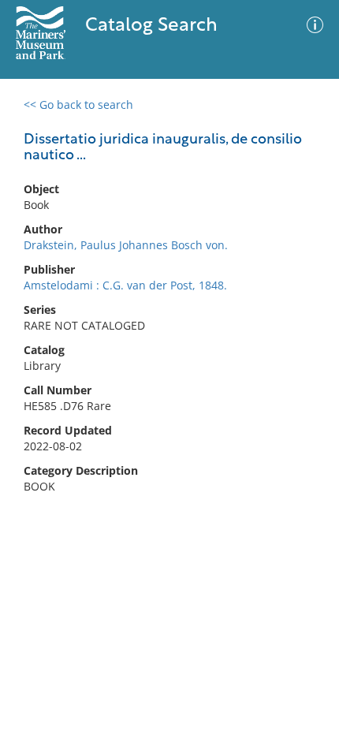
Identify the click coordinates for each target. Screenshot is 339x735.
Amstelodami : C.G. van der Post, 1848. (125, 285)
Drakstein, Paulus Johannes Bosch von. (126, 244)
